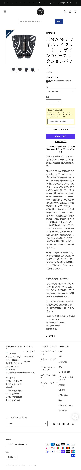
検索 (60, 400)
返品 (60, 367)
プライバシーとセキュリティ (66, 378)
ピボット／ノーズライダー (48, 352)
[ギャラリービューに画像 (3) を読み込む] (26, 69)
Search (59, 21)
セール (61, 351)
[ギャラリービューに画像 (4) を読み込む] (32, 69)
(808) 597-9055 (12, 366)
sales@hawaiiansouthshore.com (20, 372)
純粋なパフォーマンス (48, 376)
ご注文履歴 (63, 362)
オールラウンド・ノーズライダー (48, 368)
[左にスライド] (8, 69)
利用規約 (62, 385)
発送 (60, 356)
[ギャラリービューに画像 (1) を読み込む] (13, 69)
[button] (4, 11)
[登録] (44, 423)
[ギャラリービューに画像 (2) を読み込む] (19, 69)
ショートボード (29, 351)
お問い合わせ (63, 395)
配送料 (48, 81)
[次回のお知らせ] (76, 3)
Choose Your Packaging (55, 110)
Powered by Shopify (31, 465)
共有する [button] (51, 336)
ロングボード (28, 362)
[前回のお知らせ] (4, 3)
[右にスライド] (38, 69)
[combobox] (36, 21)
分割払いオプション (66, 405)
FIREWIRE (50, 33)
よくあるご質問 (64, 372)
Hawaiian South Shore (18, 465)
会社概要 (62, 390)
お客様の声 (63, 410)
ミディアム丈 (28, 356)
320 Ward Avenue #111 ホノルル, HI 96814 (13, 356)
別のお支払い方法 (60, 142)
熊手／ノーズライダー (48, 360)
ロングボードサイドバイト (49, 384)
